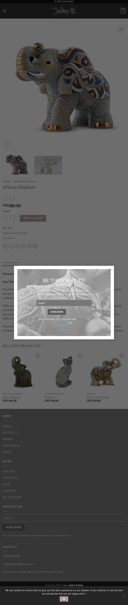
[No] (124, 596)
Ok (64, 599)
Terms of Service (62, 323)
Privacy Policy (82, 319)
